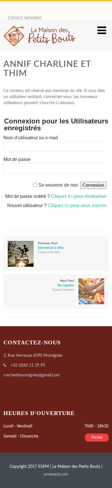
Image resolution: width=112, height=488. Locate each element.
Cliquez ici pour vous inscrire (77, 205)
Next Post (65, 283)
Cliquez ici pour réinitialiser (79, 196)
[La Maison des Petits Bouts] (39, 48)
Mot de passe (17, 159)
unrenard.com (56, 474)
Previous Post (50, 245)
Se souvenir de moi (58, 185)
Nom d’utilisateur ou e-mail (30, 137)
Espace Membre (49, 252)
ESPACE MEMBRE (25, 18)
